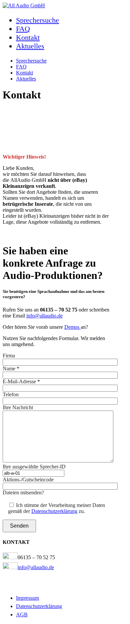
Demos (72, 327)
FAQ (23, 29)
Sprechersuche (37, 20)
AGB (22, 614)
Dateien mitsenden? (23, 492)
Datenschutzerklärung (54, 511)
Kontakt (28, 37)
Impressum (27, 598)
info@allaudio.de (44, 315)
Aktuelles (30, 46)
